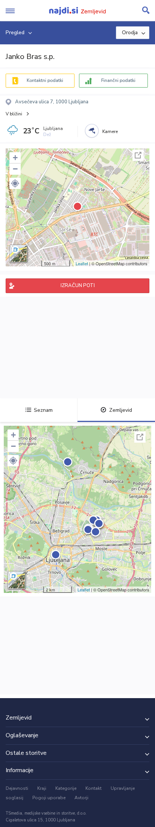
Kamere (110, 132)
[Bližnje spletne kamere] (92, 131)
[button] (15, 183)
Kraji (41, 788)
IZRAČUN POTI (78, 285)
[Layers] (18, 253)
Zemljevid (120, 410)
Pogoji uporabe (48, 798)
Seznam (43, 410)
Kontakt (93, 788)
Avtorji (81, 798)
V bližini (14, 114)
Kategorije (65, 788)
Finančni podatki (118, 80)
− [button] (15, 169)
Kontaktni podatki (45, 80)
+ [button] (15, 157)
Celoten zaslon (138, 155)
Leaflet (82, 263)
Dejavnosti (17, 788)
